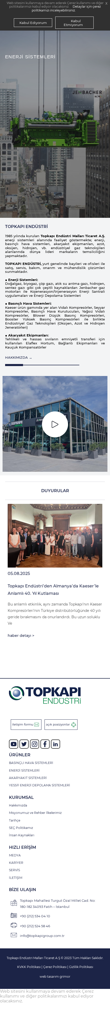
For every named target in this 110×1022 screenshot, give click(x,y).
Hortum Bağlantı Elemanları (36, 163)
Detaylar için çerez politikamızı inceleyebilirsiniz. (66, 8)
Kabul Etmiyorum (73, 23)
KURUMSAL (21, 797)
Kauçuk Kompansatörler (33, 182)
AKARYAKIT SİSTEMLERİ (28, 778)
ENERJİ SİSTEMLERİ (24, 770)
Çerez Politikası (55, 967)
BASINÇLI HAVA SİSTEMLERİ (31, 763)
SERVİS (14, 870)
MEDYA (15, 855)
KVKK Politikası (29, 967)
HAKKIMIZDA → (18, 357)
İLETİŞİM (15, 878)
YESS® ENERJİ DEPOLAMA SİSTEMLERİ (39, 785)
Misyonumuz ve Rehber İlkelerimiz (35, 813)
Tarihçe (14, 820)
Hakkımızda (18, 805)
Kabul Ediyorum (33, 23)
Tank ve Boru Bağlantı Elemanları (41, 173)
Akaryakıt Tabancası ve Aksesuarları (44, 192)
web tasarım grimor (55, 976)
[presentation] (9, 125)
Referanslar (21, 201)
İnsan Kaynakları (21, 835)
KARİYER (16, 863)
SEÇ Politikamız (21, 828)
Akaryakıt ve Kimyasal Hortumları (41, 154)
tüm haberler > (77, 652)
